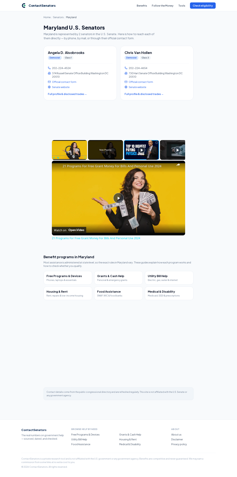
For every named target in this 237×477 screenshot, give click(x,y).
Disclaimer (177, 439)
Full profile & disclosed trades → (67, 93)
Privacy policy (179, 444)
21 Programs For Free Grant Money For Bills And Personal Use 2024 (112, 166)
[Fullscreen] (85, 158)
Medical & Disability (130, 444)
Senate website (61, 87)
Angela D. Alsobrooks (66, 52)
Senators (58, 17)
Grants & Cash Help (130, 434)
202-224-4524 (61, 68)
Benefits (142, 5)
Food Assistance (80, 444)
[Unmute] (58, 158)
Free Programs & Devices (85, 434)
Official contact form (64, 81)
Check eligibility (203, 5)
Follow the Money (162, 5)
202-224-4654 (138, 68)
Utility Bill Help (79, 439)
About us (176, 434)
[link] (57, 166)
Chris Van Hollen (138, 52)
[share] (178, 165)
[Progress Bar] (69, 155)
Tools (181, 5)
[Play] (54, 158)
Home (47, 17)
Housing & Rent (128, 439)
